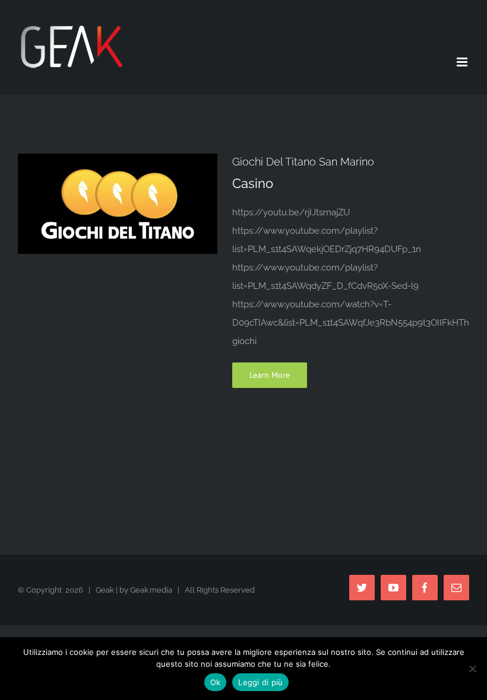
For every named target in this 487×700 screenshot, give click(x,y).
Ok (215, 682)
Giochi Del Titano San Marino (303, 161)
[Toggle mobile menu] (463, 62)
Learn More (269, 375)
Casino (252, 183)
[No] (472, 668)
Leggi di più (260, 682)
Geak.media (151, 590)
